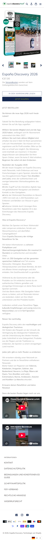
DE (37, 538)
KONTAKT (8, 462)
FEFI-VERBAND (11, 489)
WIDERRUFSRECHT (13, 501)
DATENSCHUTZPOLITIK (14, 468)
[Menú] (40, 3)
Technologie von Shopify (32, 533)
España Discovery (16, 533)
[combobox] (36, 538)
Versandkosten (12, 82)
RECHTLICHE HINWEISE (15, 495)
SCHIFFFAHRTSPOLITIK (15, 483)
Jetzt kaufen (22, 99)
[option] (11, 64)
